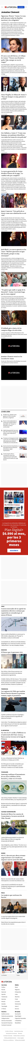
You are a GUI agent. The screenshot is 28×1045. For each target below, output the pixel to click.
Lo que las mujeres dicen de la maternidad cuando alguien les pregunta (13, 917)
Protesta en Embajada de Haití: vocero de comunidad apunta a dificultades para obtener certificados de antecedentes (11, 440)
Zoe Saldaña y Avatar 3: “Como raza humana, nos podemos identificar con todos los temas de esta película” (14, 135)
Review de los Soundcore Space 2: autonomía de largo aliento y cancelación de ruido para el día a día (14, 805)
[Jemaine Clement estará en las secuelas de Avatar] (14, 373)
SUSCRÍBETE (14, 551)
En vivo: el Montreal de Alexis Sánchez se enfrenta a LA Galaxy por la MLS (12, 759)
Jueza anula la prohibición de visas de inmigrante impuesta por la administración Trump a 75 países (13, 886)
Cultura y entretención (8, 812)
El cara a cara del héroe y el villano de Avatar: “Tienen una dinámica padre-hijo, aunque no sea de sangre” (13, 59)
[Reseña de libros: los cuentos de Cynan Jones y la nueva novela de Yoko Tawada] (14, 827)
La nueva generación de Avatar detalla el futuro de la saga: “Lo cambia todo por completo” (12, 173)
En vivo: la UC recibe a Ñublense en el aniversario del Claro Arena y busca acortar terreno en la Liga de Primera (13, 736)
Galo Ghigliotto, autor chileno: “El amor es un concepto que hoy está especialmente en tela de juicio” (14, 846)
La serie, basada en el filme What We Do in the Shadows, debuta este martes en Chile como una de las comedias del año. (14, 334)
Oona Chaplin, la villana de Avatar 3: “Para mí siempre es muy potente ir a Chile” (14, 97)
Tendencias (4, 689)
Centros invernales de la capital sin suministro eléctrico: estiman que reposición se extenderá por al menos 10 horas (13, 612)
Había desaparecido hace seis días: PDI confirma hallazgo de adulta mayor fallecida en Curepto (10, 433)
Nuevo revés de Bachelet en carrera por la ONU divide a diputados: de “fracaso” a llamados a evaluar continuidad (10, 424)
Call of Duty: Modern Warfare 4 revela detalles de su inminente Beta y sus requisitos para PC (14, 798)
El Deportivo (5, 730)
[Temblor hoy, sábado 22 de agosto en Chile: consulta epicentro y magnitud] (23, 416)
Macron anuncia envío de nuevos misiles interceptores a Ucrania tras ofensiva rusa (12, 879)
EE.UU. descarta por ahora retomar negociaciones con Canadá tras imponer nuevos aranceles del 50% (13, 858)
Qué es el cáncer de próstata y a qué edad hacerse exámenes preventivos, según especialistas (11, 448)
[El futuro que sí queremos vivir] (14, 661)
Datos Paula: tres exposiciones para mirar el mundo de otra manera (13, 923)
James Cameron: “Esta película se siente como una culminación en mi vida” (13, 213)
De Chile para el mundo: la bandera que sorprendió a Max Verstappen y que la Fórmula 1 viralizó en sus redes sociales (12, 765)
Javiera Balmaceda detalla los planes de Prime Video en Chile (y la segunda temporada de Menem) (12, 839)
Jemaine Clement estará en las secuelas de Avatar (11, 357)
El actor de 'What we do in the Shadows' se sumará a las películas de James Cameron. (13, 361)
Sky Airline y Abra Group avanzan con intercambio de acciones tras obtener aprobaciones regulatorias (11, 673)
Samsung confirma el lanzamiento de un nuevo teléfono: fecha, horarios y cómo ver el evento (13, 776)
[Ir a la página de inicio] (11, 7)
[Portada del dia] (14, 518)
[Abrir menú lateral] (2, 7)
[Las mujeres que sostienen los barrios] (14, 906)
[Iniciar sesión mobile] (26, 7)
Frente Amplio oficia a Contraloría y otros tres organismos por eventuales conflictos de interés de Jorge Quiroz (10, 457)
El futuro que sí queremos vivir (12, 652)
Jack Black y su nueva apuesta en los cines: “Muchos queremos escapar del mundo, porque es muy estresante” (13, 253)
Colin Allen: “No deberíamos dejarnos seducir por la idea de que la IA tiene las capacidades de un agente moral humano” (14, 724)
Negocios (4, 650)
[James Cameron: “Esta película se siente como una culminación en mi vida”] (14, 239)
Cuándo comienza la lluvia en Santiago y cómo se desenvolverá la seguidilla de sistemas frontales (12, 716)
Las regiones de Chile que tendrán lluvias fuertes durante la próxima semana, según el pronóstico (13, 693)
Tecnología (4, 772)
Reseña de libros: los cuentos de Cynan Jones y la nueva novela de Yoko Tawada (12, 816)
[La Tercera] (8, 973)
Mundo (3, 853)
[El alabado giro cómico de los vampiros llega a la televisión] (14, 346)
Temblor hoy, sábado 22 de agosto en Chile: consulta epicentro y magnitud (9, 416)
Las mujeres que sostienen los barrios (11, 896)
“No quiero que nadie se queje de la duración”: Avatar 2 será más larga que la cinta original (13, 292)
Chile (2, 606)
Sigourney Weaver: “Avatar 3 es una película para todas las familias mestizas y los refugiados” (13, 18)
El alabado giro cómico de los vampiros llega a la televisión (11, 329)
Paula (3, 893)
